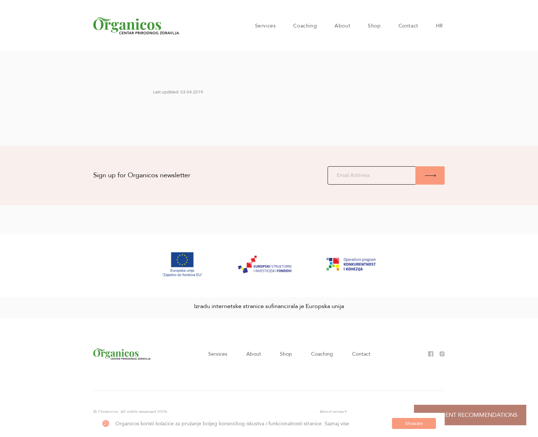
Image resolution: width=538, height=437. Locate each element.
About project (333, 412)
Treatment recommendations (470, 415)
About (342, 25)
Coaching (305, 25)
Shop (374, 25)
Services (265, 25)
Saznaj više (337, 423)
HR (439, 25)
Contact (408, 25)
